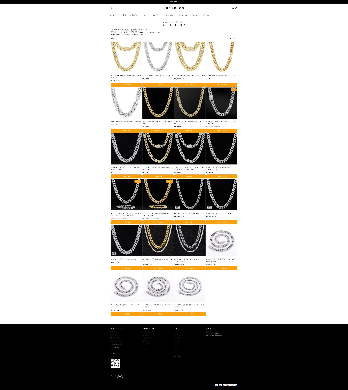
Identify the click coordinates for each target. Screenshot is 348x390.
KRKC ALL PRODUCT (178, 335)
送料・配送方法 (146, 332)
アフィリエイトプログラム (117, 341)
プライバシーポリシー (116, 338)
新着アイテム (177, 338)
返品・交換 (145, 335)
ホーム (175, 332)
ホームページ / (167, 22)
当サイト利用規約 (115, 347)
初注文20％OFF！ (174, 2)
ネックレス (176, 341)
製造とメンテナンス (147, 338)
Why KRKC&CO (114, 335)
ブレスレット (177, 344)
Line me (212, 337)
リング (175, 350)
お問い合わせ (145, 341)
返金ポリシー (114, 350)
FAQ (143, 347)
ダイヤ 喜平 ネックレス (178, 22)
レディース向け (178, 356)
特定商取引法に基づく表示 (117, 344)
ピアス (175, 347)
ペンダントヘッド (115, 33)
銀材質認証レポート (115, 353)
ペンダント (176, 353)
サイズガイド (145, 350)
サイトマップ (145, 344)
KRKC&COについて (115, 332)
